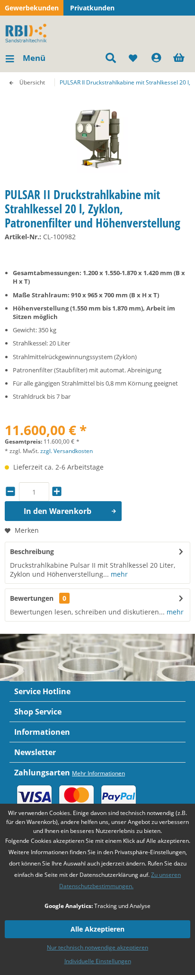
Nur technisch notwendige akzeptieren (97, 947)
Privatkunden (92, 7)
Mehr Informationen (98, 773)
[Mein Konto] (156, 58)
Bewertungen (31, 598)
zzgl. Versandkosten (66, 451)
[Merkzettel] (133, 58)
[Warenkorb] (179, 58)
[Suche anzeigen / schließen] (110, 58)
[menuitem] (25, 58)
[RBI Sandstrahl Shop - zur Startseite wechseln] (28, 32)
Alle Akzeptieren (97, 929)
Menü (34, 57)
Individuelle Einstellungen (97, 961)
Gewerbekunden (32, 7)
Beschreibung (32, 551)
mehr (118, 574)
